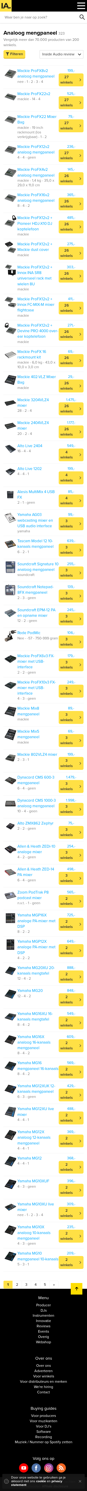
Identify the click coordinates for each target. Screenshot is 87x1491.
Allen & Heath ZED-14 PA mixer (35, 872)
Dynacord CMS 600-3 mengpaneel (35, 780)
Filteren (16, 54)
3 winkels (66, 524)
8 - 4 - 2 (23, 205)
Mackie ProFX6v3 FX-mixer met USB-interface (35, 662)
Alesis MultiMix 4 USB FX (36, 494)
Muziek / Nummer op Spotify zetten (43, 1442)
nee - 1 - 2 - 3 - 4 (30, 81)
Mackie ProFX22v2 (33, 93)
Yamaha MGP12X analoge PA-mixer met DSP (36, 947)
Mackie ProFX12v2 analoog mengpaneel (36, 149)
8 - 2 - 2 (23, 931)
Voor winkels (43, 1376)
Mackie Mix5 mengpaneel (28, 734)
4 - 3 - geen (26, 698)
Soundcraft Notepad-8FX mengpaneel (35, 589)
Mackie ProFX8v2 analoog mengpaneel (36, 73)
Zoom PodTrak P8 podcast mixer (33, 895)
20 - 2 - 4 (24, 433)
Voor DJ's (43, 1426)
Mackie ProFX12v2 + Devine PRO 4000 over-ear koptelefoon (37, 331)
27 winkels (66, 80)
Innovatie (43, 1321)
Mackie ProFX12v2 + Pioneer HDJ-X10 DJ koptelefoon (34, 223)
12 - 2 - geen (27, 620)
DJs (44, 1310)
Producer (43, 1305)
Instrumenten (43, 1315)
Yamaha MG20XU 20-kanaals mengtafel (36, 970)
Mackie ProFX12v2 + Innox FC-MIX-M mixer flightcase (36, 305)
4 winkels (66, 455)
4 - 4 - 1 (23, 474)
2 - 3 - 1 (23, 759)
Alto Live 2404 (29, 445)
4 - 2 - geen (26, 857)
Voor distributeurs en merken (43, 1381)
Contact (43, 1392)
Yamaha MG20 (30, 990)
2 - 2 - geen (26, 672)
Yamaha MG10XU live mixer (35, 1207)
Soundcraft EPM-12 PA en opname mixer (36, 613)
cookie (41, 1481)
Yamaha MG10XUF (33, 1181)
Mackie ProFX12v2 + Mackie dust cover (34, 247)
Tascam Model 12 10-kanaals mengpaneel (35, 544)
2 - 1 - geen (26, 502)
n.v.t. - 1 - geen (28, 903)
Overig (43, 1336)
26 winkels (66, 179)
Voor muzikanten (43, 1421)
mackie (23, 234)
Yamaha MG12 (29, 1158)
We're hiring (43, 1387)
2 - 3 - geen (26, 598)
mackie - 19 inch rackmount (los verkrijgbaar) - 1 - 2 (32, 132)
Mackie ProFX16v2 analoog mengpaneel (36, 198)
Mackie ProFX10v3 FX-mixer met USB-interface (36, 688)
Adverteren (43, 1371)
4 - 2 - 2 (23, 958)
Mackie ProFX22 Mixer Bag (37, 119)
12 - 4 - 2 (24, 978)
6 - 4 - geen (26, 788)
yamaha (23, 531)
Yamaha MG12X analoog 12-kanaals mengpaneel (34, 1138)
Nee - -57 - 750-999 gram (37, 638)
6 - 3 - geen (26, 1096)
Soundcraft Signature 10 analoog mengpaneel (37, 567)
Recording (43, 1437)
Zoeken (82, 17)
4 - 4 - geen (26, 157)
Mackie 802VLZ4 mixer (37, 754)
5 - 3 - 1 (23, 1264)
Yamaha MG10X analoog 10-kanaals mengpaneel (34, 1233)
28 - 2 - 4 (24, 410)
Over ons (43, 1365)
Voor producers (43, 1415)
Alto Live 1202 (29, 468)
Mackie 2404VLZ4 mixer (33, 425)
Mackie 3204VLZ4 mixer (33, 403)
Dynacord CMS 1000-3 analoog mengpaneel (36, 803)
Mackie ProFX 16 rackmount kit (31, 354)
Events (43, 1331)
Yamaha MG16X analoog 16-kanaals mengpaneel (34, 1042)
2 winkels (66, 901)
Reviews (43, 1326)
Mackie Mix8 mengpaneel (28, 711)
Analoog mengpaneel (34, 33)
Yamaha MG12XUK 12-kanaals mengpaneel (36, 1089)
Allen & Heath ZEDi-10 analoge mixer (36, 849)
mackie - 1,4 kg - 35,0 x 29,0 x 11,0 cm (35, 182)
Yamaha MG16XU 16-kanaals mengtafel (35, 1016)
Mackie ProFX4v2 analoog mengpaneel (36, 172)
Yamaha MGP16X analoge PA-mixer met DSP (36, 921)
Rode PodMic (28, 632)
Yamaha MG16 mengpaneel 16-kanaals (37, 1065)
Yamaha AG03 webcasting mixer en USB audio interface (35, 520)
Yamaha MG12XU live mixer (35, 1111)
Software (43, 1431)
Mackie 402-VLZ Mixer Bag (36, 379)
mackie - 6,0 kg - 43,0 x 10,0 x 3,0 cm (36, 364)
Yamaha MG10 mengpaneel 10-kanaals (37, 1256)
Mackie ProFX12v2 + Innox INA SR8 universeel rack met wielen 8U (34, 275)
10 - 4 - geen (27, 811)
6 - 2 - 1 (23, 552)
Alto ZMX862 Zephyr (35, 823)
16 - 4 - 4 (24, 451)
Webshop (43, 1342)
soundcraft (26, 574)
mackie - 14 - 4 (28, 99)
